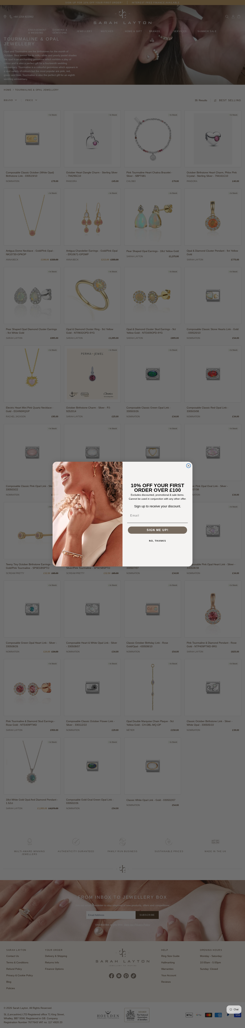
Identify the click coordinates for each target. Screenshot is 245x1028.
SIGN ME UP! (157, 530)
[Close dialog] (188, 465)
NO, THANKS (157, 541)
